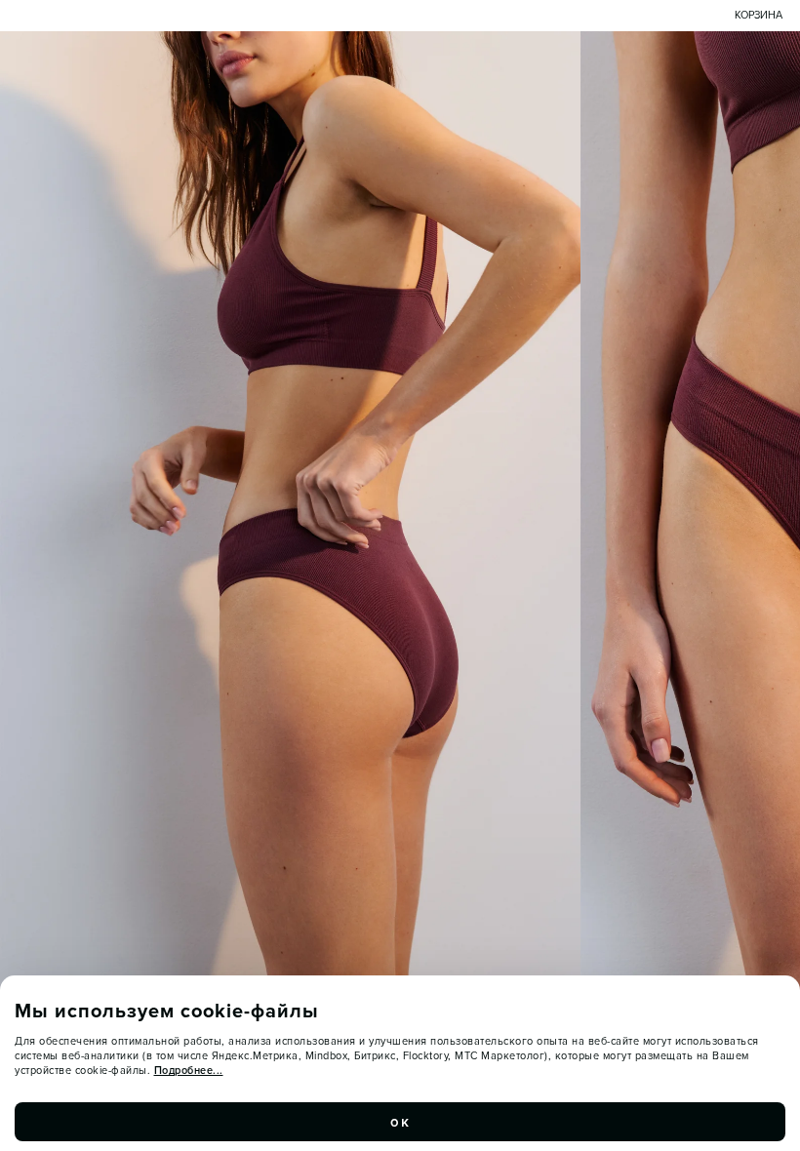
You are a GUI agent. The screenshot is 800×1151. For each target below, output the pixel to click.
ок (400, 1122)
